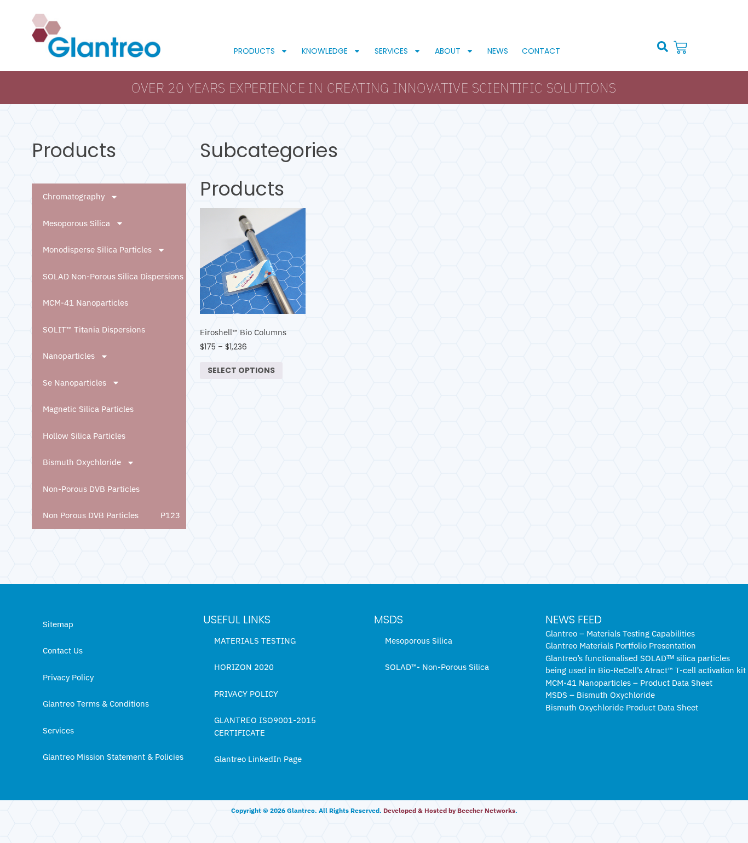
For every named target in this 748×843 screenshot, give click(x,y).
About (448, 50)
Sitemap (58, 624)
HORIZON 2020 (244, 667)
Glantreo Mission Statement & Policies (113, 757)
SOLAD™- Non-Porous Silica (437, 667)
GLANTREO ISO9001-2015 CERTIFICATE (265, 726)
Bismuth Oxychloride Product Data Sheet (621, 707)
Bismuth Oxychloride (82, 462)
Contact (541, 50)
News (497, 50)
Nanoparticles (69, 356)
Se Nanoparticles (74, 382)
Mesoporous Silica (76, 223)
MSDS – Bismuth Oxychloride (600, 695)
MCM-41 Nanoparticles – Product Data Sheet (628, 683)
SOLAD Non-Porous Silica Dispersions (113, 276)
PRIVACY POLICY (246, 694)
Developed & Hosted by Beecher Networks (449, 810)
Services (391, 50)
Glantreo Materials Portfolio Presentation (620, 645)
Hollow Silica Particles (84, 436)
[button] (663, 47)
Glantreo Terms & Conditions (96, 703)
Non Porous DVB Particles (91, 515)
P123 (170, 515)
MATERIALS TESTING (255, 640)
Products (254, 50)
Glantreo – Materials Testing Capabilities (620, 633)
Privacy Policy (68, 677)
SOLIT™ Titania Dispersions (94, 329)
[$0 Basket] (682, 47)
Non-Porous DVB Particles (91, 489)
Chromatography (74, 196)
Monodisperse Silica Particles (97, 249)
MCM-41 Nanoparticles (85, 302)
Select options (241, 370)
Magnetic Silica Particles (88, 409)
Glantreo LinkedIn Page (258, 759)
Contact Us (63, 650)
